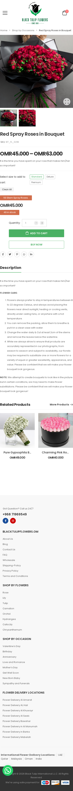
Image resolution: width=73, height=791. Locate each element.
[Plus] (42, 223)
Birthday (7, 651)
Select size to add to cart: (12, 179)
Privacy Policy (10, 570)
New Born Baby (11, 678)
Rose (6, 592)
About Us (8, 539)
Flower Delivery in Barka (16, 731)
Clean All (7, 189)
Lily (4, 598)
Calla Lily (7, 624)
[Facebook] (3, 254)
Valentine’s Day (11, 646)
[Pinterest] (17, 254)
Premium (36, 182)
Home (3, 30)
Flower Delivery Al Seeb (16, 715)
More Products (59, 404)
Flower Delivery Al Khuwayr (18, 710)
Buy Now (36, 244)
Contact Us (9, 549)
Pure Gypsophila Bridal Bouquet (26, 452)
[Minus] (36, 223)
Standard (36, 176)
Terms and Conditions (15, 576)
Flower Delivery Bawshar (17, 721)
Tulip (5, 603)
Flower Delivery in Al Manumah (20, 726)
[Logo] (35, 13)
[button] (7, 770)
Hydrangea (9, 619)
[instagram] (13, 521)
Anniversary (9, 657)
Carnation (8, 608)
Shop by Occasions (23, 30)
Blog (5, 544)
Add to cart (38, 233)
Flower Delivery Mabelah (17, 737)
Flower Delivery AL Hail (15, 705)
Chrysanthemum (12, 629)
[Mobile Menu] (5, 12)
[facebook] (5, 521)
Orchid (6, 613)
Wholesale (9, 560)
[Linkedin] (31, 254)
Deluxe (50, 176)
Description (10, 267)
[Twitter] (10, 254)
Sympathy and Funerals (16, 683)
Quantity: (14, 223)
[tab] (14, 267)
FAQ (5, 554)
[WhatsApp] (24, 254)
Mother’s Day (10, 667)
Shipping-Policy (12, 565)
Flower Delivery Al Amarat (17, 700)
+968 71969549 (15, 514)
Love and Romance (14, 662)
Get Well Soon (11, 672)
